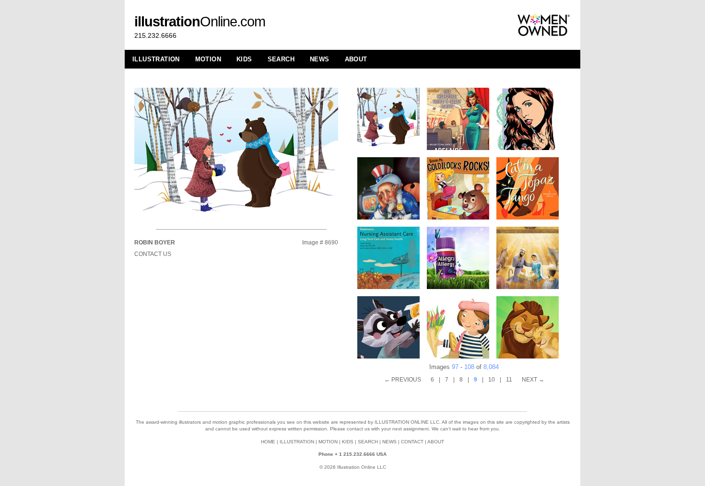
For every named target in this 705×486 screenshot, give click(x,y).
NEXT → (533, 379)
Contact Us (152, 254)
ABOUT (356, 59)
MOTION (208, 59)
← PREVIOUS (402, 379)
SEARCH (281, 59)
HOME (268, 441)
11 (509, 379)
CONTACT (412, 441)
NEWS (319, 59)
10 (491, 379)
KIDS (244, 59)
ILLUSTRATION (156, 59)
